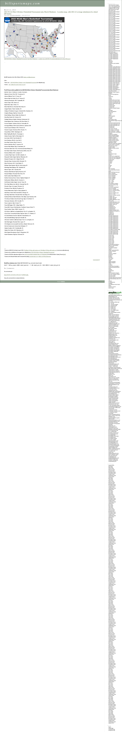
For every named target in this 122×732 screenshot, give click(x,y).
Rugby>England (111, 262)
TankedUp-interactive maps (114, 429)
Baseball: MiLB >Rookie (113, 85)
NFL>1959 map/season (113, 222)
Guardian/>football (112, 361)
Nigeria (110, 249)
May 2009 (110, 699)
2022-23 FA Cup (111, 45)
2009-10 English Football (113, 14)
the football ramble (112, 438)
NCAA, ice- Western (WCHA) (114, 195)
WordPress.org (111, 730)
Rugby (109, 260)
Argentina (110, 61)
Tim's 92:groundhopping (113, 445)
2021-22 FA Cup (111, 42)
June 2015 (110, 615)
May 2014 (110, 630)
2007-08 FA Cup (111, 10)
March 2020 (111, 550)
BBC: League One (112, 306)
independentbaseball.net (114, 372)
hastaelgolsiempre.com (113, 364)
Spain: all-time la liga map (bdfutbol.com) (114, 416)
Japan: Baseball (111, 173)
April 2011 (110, 672)
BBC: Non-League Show (113, 310)
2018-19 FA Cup (111, 36)
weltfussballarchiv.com (113, 453)
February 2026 (111, 469)
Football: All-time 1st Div (113, 148)
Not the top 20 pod (112, 389)
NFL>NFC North (111, 241)
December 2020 (112, 539)
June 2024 (110, 491)
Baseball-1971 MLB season (114, 80)
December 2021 (112, 526)
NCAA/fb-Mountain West (113, 210)
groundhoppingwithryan (113, 359)
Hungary (110, 161)
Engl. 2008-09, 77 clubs (113, 131)
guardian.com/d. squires (113, 360)
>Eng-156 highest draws (113, 7)
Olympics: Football (112, 253)
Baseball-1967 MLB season (114, 76)
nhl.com (110, 385)
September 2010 (112, 680)
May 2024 (110, 492)
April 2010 (110, 686)
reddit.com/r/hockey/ (113, 399)
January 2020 (111, 552)
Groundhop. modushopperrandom (113, 353)
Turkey (109, 272)
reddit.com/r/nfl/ (111, 401)
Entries (110, 728)
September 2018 (112, 570)
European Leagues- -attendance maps (113, 142)
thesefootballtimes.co (113, 443)
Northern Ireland (112, 251)
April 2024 (110, 494)
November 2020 (112, 540)
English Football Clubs (113, 139)
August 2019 (111, 558)
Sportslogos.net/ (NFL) (113, 422)
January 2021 (111, 538)
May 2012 (110, 657)
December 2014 (112, 622)
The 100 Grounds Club (113, 430)
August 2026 (111, 465)
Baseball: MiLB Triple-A (113, 88)
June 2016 (110, 601)
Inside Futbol (111, 373)
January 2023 (111, 511)
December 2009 (112, 691)
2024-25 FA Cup (111, 49)
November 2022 (112, 513)
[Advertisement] (34, 69)
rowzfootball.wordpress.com (114, 406)
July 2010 (110, 683)
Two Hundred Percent (113, 450)
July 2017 (110, 586)
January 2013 (111, 648)
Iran (109, 164)
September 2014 (112, 625)
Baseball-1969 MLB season (114, 78)
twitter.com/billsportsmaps (29, 77)
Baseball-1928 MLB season (114, 73)
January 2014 (111, 634)
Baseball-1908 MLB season (114, 69)
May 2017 (110, 589)
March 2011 (111, 673)
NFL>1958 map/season (113, 221)
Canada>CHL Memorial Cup (114, 102)
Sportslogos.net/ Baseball (114, 423)
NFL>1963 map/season (113, 227)
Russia (109, 263)
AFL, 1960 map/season (113, 54)
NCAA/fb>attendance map (114, 202)
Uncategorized (111, 282)
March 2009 (111, 701)
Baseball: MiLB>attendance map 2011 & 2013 (114, 90)
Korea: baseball (111, 175)
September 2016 (112, 598)
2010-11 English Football (113, 16)
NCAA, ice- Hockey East (113, 192)
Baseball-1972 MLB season (114, 81)
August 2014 (111, 626)
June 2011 (110, 670)
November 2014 (112, 623)
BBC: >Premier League (113, 304)
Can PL (109, 97)
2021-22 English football (113, 41)
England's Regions (112, 137)
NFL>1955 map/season (113, 218)
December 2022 (112, 512)
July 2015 (110, 614)
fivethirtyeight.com (112, 330)
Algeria (110, 60)
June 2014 (110, 629)
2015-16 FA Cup (111, 29)
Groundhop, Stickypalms (113, 348)
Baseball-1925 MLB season (114, 70)
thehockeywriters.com (113, 440)
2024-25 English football (113, 48)
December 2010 (112, 677)
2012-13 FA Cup (111, 22)
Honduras (110, 160)
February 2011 (111, 675)
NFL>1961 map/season (113, 225)
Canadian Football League (114, 108)
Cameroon (110, 96)
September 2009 (112, 694)
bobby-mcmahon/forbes (113, 314)
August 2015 (111, 613)
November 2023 (112, 499)
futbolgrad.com (111, 342)
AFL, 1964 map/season (113, 58)
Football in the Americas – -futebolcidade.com (114, 334)
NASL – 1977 (111, 180)
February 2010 (111, 688)
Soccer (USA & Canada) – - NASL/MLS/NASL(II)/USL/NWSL (114, 267)
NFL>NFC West (111, 243)
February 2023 (111, 510)
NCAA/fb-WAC (111, 213)
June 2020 (110, 546)
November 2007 (112, 719)
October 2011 (111, 665)
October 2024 (111, 487)
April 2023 (110, 507)
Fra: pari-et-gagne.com (113, 340)
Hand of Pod (111, 362)
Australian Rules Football (113, 63)
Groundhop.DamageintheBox (114, 354)
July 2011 (110, 669)
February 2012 (111, 661)
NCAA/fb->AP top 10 (112, 204)
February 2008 (111, 716)
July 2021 (110, 531)
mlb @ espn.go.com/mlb (113, 377)
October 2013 (111, 638)
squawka (110, 424)
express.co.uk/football (113, 326)
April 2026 (110, 467)
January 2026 (111, 471)
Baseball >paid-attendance (114, 66)
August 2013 (111, 640)
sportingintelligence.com (114, 421)
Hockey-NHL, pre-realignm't (114, 158)
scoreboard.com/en (112, 409)
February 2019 (111, 565)
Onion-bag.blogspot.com (113, 392)
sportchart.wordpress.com (114, 420)
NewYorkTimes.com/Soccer (114, 383)
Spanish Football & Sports (114, 417)
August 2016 (111, 599)
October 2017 (111, 583)
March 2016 (111, 605)
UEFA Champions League (113, 273)
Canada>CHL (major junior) (114, 101)
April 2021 (110, 535)
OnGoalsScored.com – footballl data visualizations (114, 391)
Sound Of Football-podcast (114, 414)
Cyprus (109, 115)
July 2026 (110, 466)
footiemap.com (111, 338)
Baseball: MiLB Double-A (113, 87)
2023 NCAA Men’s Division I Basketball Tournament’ (42, 252)
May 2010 (110, 685)
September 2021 (112, 529)
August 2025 (111, 476)
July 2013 (110, 641)
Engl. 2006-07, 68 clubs (113, 129)
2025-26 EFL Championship (114, 50)
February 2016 (111, 606)
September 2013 (112, 639)
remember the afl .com (113, 404)
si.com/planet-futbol (112, 412)
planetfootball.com (112, 393)
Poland (110, 255)
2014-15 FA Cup (111, 26)
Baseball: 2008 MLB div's (113, 82)
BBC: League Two (112, 307)
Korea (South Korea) (112, 174)
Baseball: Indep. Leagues (114, 84)
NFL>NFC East (111, 239)
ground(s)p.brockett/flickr (114, 346)
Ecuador (110, 118)
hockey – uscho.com (113, 366)
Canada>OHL (111, 104)
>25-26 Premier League (113, 5)
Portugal (110, 257)
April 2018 (110, 576)
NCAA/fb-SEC (111, 212)
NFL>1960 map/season (113, 223)
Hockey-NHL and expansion (114, 157)
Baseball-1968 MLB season (114, 77)
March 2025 (111, 481)
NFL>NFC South (111, 242)
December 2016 (112, 594)
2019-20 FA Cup (111, 38)
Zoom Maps (111, 288)
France (109, 149)
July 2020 (110, 545)
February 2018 (111, 578)
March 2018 (111, 577)
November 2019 (112, 554)
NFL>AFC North (111, 236)
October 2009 (111, 693)
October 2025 (111, 474)
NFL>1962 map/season (113, 226)
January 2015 (111, 621)
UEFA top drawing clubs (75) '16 (114, 279)
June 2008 (110, 711)
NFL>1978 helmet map (113, 230)
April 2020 (110, 548)
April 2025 (110, 480)
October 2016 (111, 597)
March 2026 (111, 468)
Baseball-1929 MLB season (114, 74)
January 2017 (111, 593)
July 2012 (110, 655)
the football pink (112, 437)
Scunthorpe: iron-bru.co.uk (114, 411)
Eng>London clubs (112, 119)
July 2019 (110, 559)
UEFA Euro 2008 (111, 275)
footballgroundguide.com (114, 337)
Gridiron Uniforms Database (114, 345)
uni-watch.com (111, 451)
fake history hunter (112, 328)
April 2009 (110, 700)
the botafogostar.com (113, 434)
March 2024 (111, 495)
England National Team (113, 136)
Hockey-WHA (111, 159)
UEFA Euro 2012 (111, 276)
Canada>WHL (111, 107)
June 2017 (110, 587)
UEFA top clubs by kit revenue (114, 277)
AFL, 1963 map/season (113, 57)
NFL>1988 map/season (113, 231)
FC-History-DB (111, 329)
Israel (109, 166)
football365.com (112, 336)
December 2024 (112, 484)
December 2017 (112, 581)
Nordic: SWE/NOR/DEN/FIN (113, 250)
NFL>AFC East (111, 235)
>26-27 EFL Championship (114, 6)
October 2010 (111, 679)
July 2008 (110, 710)
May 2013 (110, 644)
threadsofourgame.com (113, 444)
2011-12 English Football (113, 18)
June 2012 (110, 656)
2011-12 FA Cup (111, 19)
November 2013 (112, 637)
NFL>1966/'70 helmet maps (114, 229)
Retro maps (110, 258)
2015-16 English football (113, 27)
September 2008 (112, 708)
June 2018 (110, 574)
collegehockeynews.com (114, 319)
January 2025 (111, 483)
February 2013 (111, 647)
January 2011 (111, 676)
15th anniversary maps (113, 9)
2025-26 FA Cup (111, 52)
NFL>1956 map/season (113, 219)
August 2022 (111, 516)
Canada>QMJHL (111, 105)
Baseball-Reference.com (113, 297)
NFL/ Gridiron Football (112, 247)
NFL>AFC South (111, 237)
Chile (109, 109)
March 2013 (111, 646)
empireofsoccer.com (113, 322)
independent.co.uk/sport (113, 370)
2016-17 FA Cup (111, 31)
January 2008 (111, 717)
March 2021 (111, 536)
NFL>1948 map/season (113, 216)
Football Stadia (111, 147)
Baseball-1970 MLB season (114, 79)
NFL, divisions (111, 246)
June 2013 (110, 642)
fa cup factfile (111, 327)
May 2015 (110, 616)
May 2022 (110, 520)
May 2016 (110, 602)
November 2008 (112, 705)
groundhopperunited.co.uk (114, 357)
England (110, 133)
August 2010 (111, 681)
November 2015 (112, 609)
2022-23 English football (113, 44)
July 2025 (110, 478)
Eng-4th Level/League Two (114, 125)
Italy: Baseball (111, 168)
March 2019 (111, 563)
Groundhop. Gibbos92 (113, 351)
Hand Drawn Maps (112, 154)
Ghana (109, 151)
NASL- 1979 (110, 182)
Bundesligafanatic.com (113, 317)
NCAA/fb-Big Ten (111, 208)
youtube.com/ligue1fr (113, 460)
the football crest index (113, 436)
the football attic (112, 435)
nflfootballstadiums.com (113, 384)
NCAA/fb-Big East (112, 207)
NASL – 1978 (111, 181)
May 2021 (110, 534)
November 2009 (112, 692)
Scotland (110, 265)
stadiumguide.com (112, 427)
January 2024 (111, 497)
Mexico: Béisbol (112, 178)
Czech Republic (111, 116)
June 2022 (110, 519)
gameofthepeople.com (113, 343)
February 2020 (111, 551)
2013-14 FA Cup (111, 24)
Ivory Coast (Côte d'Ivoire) (114, 170)
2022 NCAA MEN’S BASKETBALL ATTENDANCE (36, 254)
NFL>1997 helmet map (113, 233)
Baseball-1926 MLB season (114, 71)
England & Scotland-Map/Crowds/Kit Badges (113, 135)
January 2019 (111, 566)
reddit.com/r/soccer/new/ (113, 403)
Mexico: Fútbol (111, 179)
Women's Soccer (112, 286)
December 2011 (112, 663)
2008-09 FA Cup (111, 13)
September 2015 (112, 612)
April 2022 (110, 521)
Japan (109, 171)
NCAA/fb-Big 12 (111, 206)
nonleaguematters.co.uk (113, 388)
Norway (110, 252)
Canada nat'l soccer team (114, 100)
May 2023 (110, 506)
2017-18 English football (113, 32)
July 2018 (110, 573)
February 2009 (111, 702)
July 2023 (110, 504)
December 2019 (112, 553)
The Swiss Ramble (112, 439)
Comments (111, 729)
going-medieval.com (113, 344)
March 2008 (111, 715)
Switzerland (111, 270)
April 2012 (110, 658)
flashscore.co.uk (112, 332)
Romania (110, 259)
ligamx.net (110, 375)
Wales (109, 285)
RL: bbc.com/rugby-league (114, 405)
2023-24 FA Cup (111, 47)
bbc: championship (112, 305)
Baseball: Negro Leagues (113, 92)
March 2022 (111, 522)
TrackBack (24, 274)
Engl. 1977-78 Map (112, 128)
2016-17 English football (113, 30)
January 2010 (111, 689)
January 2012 (111, 662)
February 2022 (111, 523)
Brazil (109, 95)
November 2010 (112, 678)
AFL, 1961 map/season (113, 55)
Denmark (110, 117)
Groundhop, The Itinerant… (114, 349)
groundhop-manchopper (114, 350)
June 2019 (110, 560)
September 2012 (112, 653)
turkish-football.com (112, 447)
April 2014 (110, 631)
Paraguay (110, 254)
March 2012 (111, 660)
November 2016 (112, 595)
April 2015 (110, 617)
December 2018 (112, 567)
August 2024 (111, 489)
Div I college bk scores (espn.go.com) (17, 84)
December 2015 (112, 608)
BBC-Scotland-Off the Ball (113, 302)
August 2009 (111, 695)
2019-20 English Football (113, 37)
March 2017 (111, 591)
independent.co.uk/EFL (113, 369)
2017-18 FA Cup (111, 33)
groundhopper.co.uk (113, 356)
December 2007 (112, 718)
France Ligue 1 (111, 341)
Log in (109, 727)
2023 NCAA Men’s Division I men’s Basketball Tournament (23, 82)
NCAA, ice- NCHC (111, 194)
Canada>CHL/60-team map (114, 103)
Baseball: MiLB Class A (113, 86)
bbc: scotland (111, 311)
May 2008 (110, 712)
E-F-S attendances (112, 321)
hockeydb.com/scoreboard (114, 367)
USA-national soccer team (114, 284)
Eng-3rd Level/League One (114, 124)
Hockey (110, 155)
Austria (110, 64)
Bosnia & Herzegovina (113, 94)
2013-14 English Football (113, 23)
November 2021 (112, 527)
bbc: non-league (112, 309)
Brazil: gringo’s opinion (113, 316)
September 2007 (112, 721)
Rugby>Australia (112, 261)
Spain (109, 268)
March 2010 (111, 687)
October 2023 (111, 500)
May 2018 (110, 575)
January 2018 (111, 579)
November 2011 (112, 664)
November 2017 (112, 582)
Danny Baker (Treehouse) (114, 320)
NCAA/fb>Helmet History (113, 203)
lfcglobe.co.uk (111, 374)
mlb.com (110, 381)
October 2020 (111, 542)
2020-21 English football (113, 39)
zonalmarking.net (112, 461)
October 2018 (111, 569)
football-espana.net (112, 335)
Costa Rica (110, 112)
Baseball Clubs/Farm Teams (114, 68)
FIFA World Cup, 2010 (112, 145)
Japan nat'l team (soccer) (114, 172)
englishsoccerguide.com (114, 323)
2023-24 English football (113, 46)
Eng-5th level (111, 126)
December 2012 (112, 649)
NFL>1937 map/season (113, 215)
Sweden (110, 269)
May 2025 (110, 479)
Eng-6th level (111, 127)
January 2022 (111, 524)
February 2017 (111, 592)
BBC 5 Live (110, 301)
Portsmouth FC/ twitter (113, 396)
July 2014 (110, 628)
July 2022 (110, 518)
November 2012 (112, 650)
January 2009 (111, 703)
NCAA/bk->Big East (112, 197)
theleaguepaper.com (113, 441)
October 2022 (111, 514)
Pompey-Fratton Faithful (113, 395)
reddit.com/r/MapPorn (113, 400)
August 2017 (111, 585)
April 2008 (110, 713)
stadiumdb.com (111, 425)
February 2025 (111, 482)
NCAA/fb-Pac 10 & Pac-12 (114, 211)
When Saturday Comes (113, 454)
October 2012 (111, 652)
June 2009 (110, 697)
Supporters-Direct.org (113, 428)
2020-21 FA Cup (111, 40)
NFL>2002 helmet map (113, 234)
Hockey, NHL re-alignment (114, 156)
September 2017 (112, 584)
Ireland (110, 165)
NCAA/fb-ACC (111, 205)
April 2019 (110, 562)
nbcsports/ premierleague (114, 382)
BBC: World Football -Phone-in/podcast (114, 313)
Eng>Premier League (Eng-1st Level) (115, 121)
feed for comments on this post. (12, 274)
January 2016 (111, 607)
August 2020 (111, 544)
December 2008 (112, 704)
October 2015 (111, 610)
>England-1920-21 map (113, 8)
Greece (110, 152)
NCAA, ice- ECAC (111, 191)
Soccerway (110, 413)
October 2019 (111, 555)
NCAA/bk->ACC (111, 196)
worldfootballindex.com (113, 458)
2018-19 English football (113, 34)
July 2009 (110, 696)
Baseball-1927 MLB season (114, 72)
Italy (109, 167)
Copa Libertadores (112, 111)
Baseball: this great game (114, 298)
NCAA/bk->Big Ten (112, 198)
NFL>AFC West (111, 238)
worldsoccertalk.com (113, 459)
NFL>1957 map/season (113, 220)
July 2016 (110, 600)
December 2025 (112, 472)
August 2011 (111, 668)
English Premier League (113, 140)
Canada (110, 98)
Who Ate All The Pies (112, 455)
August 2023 (111, 503)
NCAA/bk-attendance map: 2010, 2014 (114, 200)
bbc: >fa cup (111, 303)
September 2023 (112, 502)
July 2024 (110, 490)
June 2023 (110, 505)
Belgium (110, 93)
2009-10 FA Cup (111, 15)
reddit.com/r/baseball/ (113, 398)
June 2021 (110, 532)
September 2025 (112, 475)
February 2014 (111, 633)
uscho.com (110, 452)
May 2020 (110, 547)
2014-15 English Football (113, 25)
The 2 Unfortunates (112, 431)
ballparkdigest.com (112, 296)
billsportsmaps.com (22, 3)
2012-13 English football (113, 21)
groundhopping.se (112, 358)
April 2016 (110, 603)
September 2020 (112, 543)
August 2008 (111, 709)
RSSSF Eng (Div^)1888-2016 (114, 407)
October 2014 (111, 624)
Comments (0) (96, 259)
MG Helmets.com (112, 376)
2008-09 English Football (113, 11)
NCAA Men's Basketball (15, 15)
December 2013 (112, 636)
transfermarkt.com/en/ (113, 446)
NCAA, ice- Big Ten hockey (114, 190)
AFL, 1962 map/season (113, 56)
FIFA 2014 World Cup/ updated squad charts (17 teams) (114, 144)
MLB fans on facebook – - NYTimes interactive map (114, 379)
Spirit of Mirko (111, 419)
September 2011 (112, 666)
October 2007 (111, 720)
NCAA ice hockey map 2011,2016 (113, 185)
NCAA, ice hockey (112, 188)
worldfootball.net (112, 456)
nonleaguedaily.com (113, 387)
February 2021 (111, 537)
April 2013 (110, 645)
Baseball (110, 65)
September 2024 (112, 488)
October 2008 (111, 707)
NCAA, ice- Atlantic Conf (113, 189)
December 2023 (112, 498)
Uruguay (110, 283)
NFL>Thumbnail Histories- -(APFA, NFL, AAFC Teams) (114, 245)
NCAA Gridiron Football (113, 183)
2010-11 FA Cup (111, 17)
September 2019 (112, 557)
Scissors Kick (111, 408)
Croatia (110, 113)
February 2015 (111, 619)
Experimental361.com (113, 325)
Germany (110, 150)
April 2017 (110, 590)
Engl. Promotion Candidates (114, 132)
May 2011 (110, 671)
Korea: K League (111, 176)
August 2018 (111, 571)
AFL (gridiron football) (113, 53)
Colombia (110, 110)
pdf (64, 254)
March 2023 (111, 508)
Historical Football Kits (113, 365)
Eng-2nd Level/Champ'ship (114, 123)
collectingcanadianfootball (114, 318)
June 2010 (110, 684)
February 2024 (111, 496)
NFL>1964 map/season (113, 228)
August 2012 (111, 654)
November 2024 (112, 485)
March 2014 (111, 632)
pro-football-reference (113, 397)
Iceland (110, 163)
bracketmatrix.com (34, 256)
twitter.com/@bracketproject (44, 256)
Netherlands (111, 214)
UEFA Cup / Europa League (114, 274)
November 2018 (112, 568)
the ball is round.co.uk (113, 432)
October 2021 (111, 528)
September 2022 (112, 515)
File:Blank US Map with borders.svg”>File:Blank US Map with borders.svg (40, 250)
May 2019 (110, 561)
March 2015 (111, 618)
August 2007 (111, 723)
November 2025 (112, 473)
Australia (110, 62)
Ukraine (110, 281)
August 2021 (111, 530)
